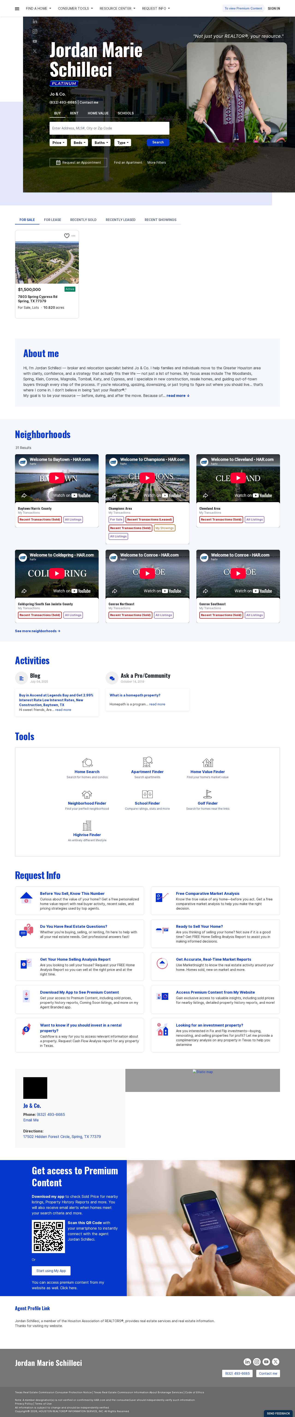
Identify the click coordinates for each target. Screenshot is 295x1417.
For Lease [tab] (52, 220)
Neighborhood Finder (87, 803)
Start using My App (51, 1271)
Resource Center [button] (116, 8)
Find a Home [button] (37, 8)
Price (57, 143)
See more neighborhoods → (37, 631)
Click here (68, 1288)
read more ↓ (178, 395)
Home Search (87, 771)
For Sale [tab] (27, 220)
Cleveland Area (209, 508)
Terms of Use (43, 1403)
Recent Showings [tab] (160, 220)
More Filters (157, 162)
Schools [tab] (126, 113)
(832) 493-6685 (63, 102)
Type (121, 143)
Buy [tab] (57, 113)
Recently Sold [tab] (83, 220)
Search (158, 142)
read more (63, 710)
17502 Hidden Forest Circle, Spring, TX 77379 (62, 1136)
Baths (100, 143)
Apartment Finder (147, 771)
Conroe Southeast (212, 604)
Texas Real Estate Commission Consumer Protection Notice (53, 1392)
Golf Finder (208, 803)
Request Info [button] (154, 8)
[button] (17, 8)
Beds (78, 143)
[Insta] (35, 31)
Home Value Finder (208, 771)
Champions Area (120, 508)
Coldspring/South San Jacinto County (45, 604)
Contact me (268, 1373)
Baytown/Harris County (34, 508)
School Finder (147, 803)
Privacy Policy (24, 1403)
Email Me (31, 1120)
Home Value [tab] (98, 113)
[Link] (35, 41)
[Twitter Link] (35, 51)
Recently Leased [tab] (121, 220)
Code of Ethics (194, 1392)
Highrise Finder (87, 834)
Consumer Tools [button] (74, 8)
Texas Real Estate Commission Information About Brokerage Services (138, 1392)
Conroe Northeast (121, 604)
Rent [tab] (74, 113)
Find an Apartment (128, 162)
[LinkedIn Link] (35, 21)
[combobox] (109, 128)
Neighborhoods (43, 434)
